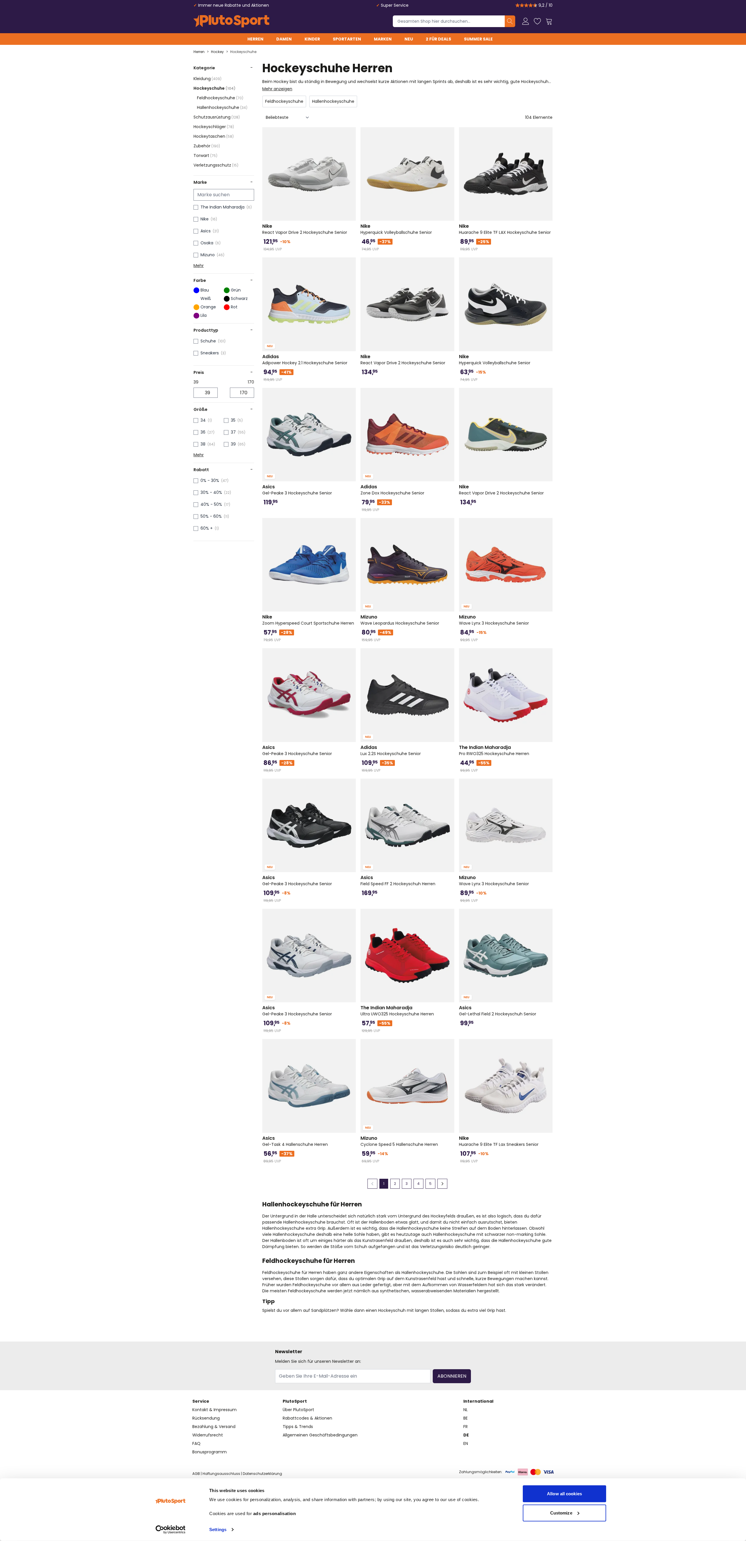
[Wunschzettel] (537, 21)
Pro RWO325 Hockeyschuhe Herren (494, 750)
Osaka (206, 243)
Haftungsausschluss (221, 1473)
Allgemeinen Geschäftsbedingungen (320, 1435)
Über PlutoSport (298, 1410)
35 (233, 420)
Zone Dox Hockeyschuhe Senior (392, 490)
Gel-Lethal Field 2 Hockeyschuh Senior (497, 1011)
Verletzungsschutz (215, 165)
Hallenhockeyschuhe (222, 107)
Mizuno (207, 255)
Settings (217, 1529)
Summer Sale (478, 39)
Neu (408, 39)
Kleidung (207, 79)
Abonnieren (451, 1376)
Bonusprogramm (209, 1452)
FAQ (196, 1443)
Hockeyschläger (213, 127)
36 (202, 432)
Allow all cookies (564, 1493)
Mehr (198, 265)
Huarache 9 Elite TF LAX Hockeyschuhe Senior (505, 229)
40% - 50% (211, 504)
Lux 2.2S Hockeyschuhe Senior (390, 750)
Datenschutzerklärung (262, 1473)
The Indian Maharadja (222, 207)
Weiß (205, 298)
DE (466, 1435)
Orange (208, 307)
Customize (561, 1512)
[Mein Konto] (525, 21)
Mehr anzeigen (277, 89)
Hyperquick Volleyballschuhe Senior (396, 229)
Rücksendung (206, 1418)
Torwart (205, 155)
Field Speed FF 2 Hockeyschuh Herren (397, 880)
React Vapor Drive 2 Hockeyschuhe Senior (304, 229)
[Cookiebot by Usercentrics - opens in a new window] (170, 1529)
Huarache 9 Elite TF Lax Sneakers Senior (499, 1141)
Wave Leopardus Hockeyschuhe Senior (399, 620)
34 (203, 420)
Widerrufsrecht (207, 1435)
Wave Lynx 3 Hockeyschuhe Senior (494, 620)
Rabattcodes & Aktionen (307, 1418)
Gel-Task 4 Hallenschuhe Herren (295, 1141)
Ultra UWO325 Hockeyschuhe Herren (397, 1011)
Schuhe (208, 341)
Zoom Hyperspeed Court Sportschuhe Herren (308, 620)
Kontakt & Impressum (214, 1410)
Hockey (217, 52)
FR (465, 1426)
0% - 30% (209, 480)
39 (233, 444)
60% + (206, 528)
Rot (234, 307)
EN (465, 1443)
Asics (205, 231)
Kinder (312, 39)
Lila (203, 315)
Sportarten (347, 39)
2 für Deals (438, 39)
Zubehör (206, 146)
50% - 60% (211, 516)
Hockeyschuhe (243, 52)
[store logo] (231, 21)
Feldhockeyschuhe (220, 98)
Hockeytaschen (213, 136)
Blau (204, 290)
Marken (383, 39)
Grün (236, 290)
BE (465, 1418)
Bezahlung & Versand (213, 1426)
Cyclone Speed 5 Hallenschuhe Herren (399, 1141)
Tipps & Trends (298, 1426)
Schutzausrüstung (216, 117)
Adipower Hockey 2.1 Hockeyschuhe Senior (304, 360)
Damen (284, 39)
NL (465, 1410)
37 (233, 432)
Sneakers (209, 353)
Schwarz (239, 298)
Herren (255, 39)
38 (202, 444)
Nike (204, 219)
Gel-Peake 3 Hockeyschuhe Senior (297, 490)
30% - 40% (211, 492)
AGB (196, 1473)
